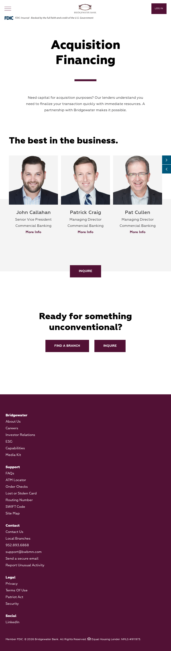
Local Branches (18, 538)
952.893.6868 (17, 545)
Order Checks (17, 486)
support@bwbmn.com (24, 552)
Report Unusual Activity (25, 565)
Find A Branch (67, 345)
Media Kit (13, 455)
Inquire (85, 271)
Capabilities (15, 448)
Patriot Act (14, 597)
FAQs (10, 473)
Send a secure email (22, 558)
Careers (12, 428)
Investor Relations (20, 435)
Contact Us (14, 532)
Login (159, 8)
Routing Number (19, 500)
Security (12, 603)
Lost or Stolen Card (21, 493)
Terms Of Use (17, 590)
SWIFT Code (15, 506)
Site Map (13, 513)
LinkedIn (12, 622)
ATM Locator (16, 480)
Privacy (12, 583)
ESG (9, 441)
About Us (13, 421)
